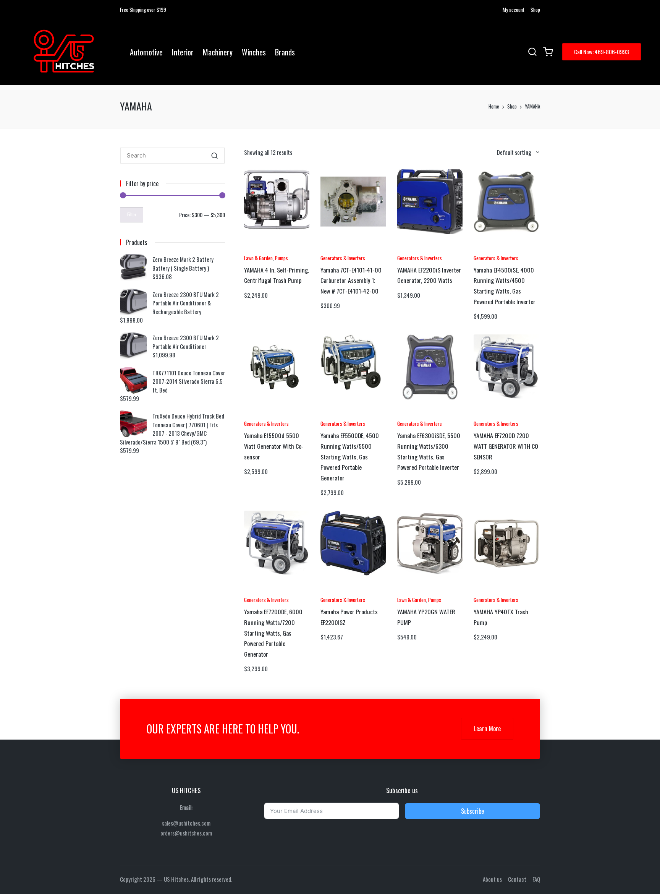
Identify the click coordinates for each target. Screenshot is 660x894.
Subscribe (472, 811)
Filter (131, 214)
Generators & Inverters (342, 258)
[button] (601, 51)
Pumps (281, 258)
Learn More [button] (487, 728)
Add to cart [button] (265, 248)
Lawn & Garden (258, 258)
